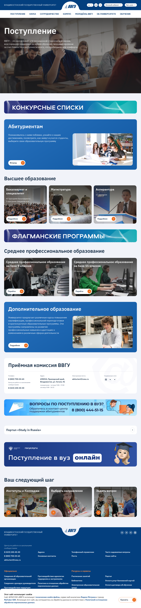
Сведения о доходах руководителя (20, 583)
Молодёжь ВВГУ (84, 13)
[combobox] (90, 5)
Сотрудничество (49, 13)
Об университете (106, 13)
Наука (32, 13)
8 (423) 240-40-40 (16, 388)
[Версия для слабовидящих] (96, 5)
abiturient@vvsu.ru (80, 379)
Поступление (17, 13)
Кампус (67, 13)
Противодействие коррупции (17, 587)
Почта (74, 556)
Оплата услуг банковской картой (119, 580)
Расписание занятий (81, 576)
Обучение (125, 13)
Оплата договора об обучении (118, 585)
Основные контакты (47, 556)
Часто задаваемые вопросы (117, 552)
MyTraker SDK (10, 600)
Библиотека (77, 580)
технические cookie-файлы (47, 597)
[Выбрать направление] (53, 512)
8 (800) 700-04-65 (16, 379)
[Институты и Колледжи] (8, 512)
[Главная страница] (70, 7)
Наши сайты (110, 556)
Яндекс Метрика (88, 597)
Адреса (41, 552)
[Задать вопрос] (98, 512)
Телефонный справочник (83, 552)
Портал (108, 576)
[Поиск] (100, 5)
